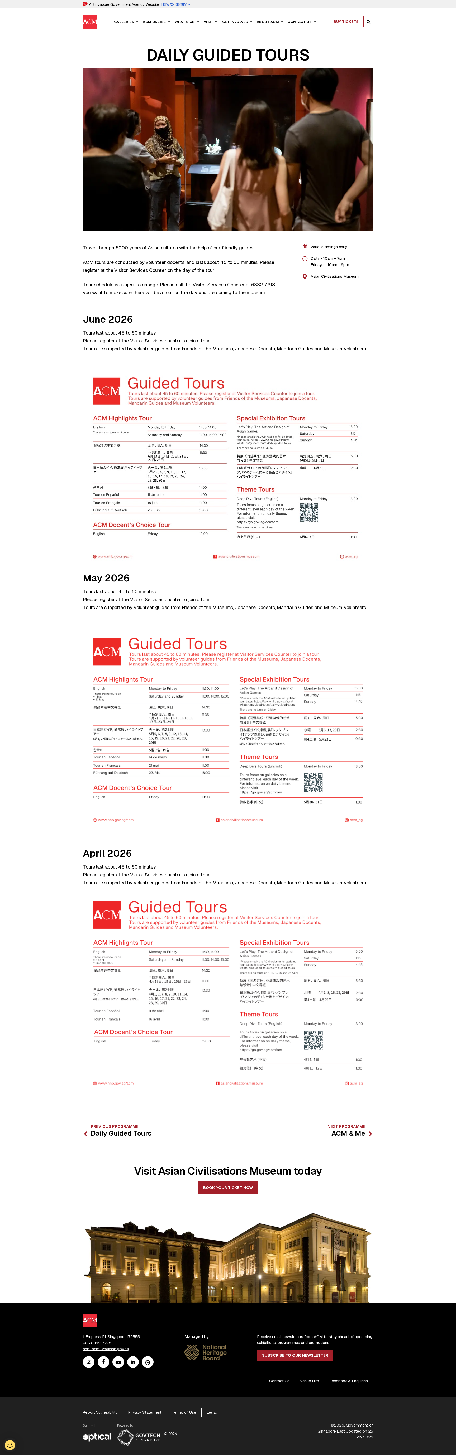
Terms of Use (184, 1412)
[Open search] (368, 22)
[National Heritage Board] (205, 1347)
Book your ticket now (228, 1187)
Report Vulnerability (100, 1412)
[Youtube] (118, 1362)
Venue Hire (309, 1380)
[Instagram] (89, 1362)
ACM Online (154, 21)
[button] (136, 22)
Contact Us (300, 21)
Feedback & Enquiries (348, 1380)
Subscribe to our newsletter (295, 1355)
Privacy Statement (145, 1412)
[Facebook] (103, 1362)
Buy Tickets (346, 21)
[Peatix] (148, 1362)
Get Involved (235, 21)
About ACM (268, 21)
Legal (212, 1412)
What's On (185, 21)
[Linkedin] (133, 1362)
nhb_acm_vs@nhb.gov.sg (106, 1348)
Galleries (124, 21)
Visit (208, 21)
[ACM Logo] (90, 18)
